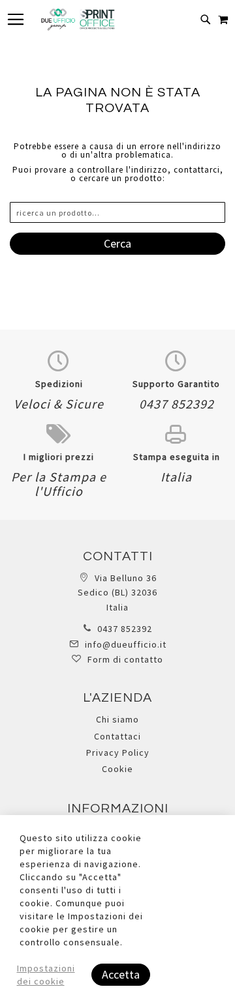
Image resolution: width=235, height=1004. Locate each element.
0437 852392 (124, 629)
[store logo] (77, 19)
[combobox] (117, 212)
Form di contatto (125, 659)
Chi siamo (117, 719)
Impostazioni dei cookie (46, 974)
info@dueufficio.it (125, 644)
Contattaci (117, 736)
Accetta (121, 974)
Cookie (117, 769)
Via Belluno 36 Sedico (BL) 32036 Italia (117, 592)
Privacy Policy (117, 752)
